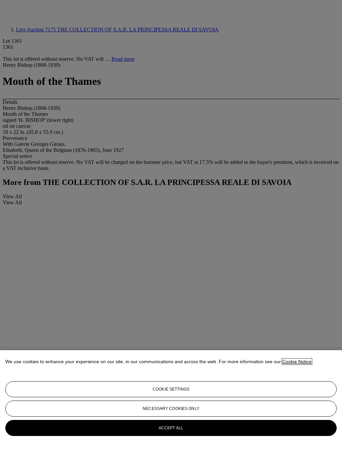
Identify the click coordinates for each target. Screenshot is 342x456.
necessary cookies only (171, 408)
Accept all (171, 428)
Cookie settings (171, 389)
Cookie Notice (297, 361)
